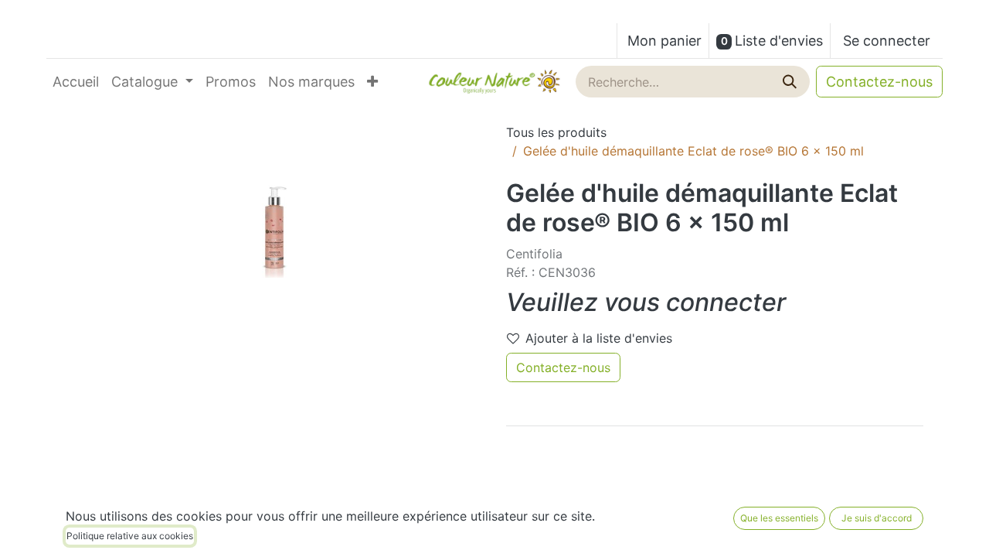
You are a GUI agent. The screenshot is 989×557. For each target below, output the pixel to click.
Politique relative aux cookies (129, 536)
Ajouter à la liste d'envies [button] (598, 338)
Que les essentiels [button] (779, 518)
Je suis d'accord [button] (876, 518)
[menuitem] (75, 81)
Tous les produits (556, 132)
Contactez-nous (879, 81)
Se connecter (886, 40)
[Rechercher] (791, 81)
